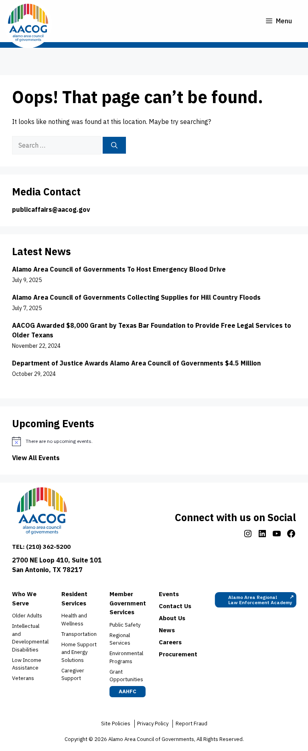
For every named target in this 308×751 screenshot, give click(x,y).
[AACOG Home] (42, 512)
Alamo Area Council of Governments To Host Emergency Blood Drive (119, 269)
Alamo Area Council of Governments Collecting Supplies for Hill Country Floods (136, 297)
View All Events (36, 458)
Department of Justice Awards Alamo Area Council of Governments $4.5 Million (137, 363)
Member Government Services (127, 603)
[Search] (114, 145)
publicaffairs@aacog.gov (51, 209)
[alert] (154, 441)
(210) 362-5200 (48, 546)
